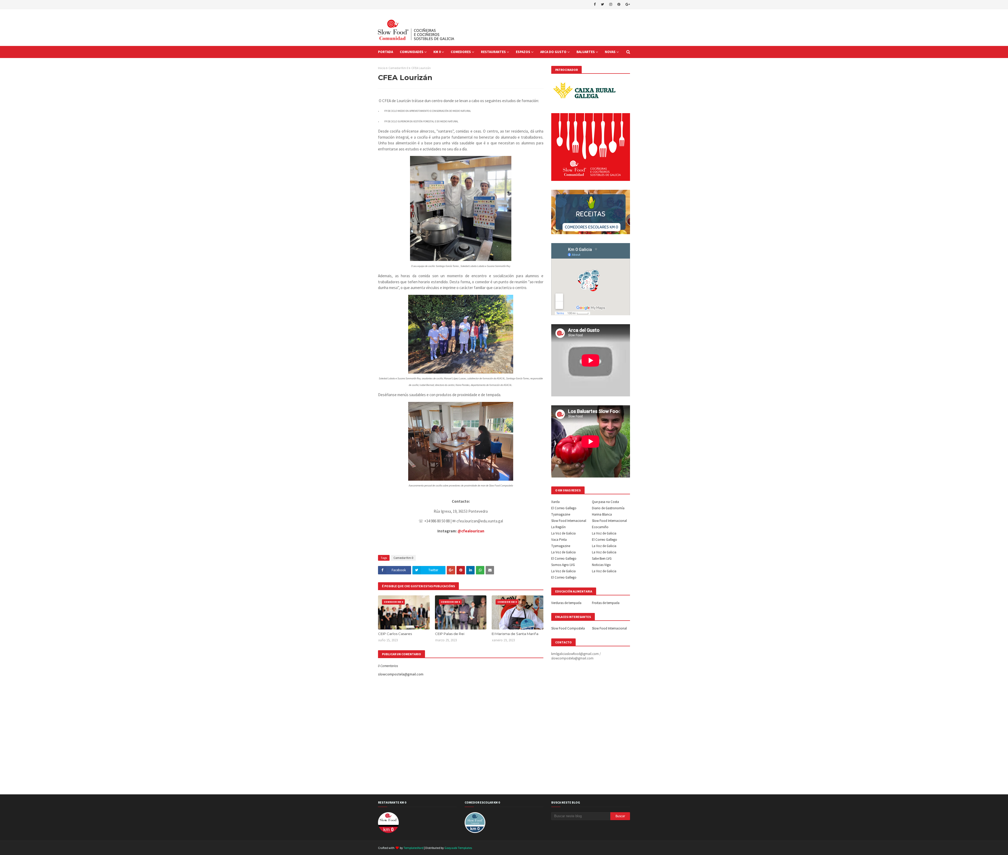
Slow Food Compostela (568, 628)
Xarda (555, 502)
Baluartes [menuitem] (585, 52)
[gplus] (627, 4)
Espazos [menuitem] (523, 52)
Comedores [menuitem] (461, 52)
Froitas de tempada (606, 603)
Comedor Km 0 (398, 68)
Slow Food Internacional (568, 520)
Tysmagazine (560, 514)
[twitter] (602, 4)
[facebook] (594, 4)
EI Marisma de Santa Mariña (515, 634)
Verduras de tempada (566, 603)
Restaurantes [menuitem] (493, 52)
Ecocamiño (600, 527)
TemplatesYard (413, 848)
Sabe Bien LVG (602, 558)
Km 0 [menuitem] (437, 52)
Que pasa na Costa (605, 502)
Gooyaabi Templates (458, 848)
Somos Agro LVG (563, 565)
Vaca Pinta (559, 539)
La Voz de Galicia (563, 533)
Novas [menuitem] (610, 52)
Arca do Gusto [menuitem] (553, 52)
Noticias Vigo (601, 565)
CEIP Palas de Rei (449, 634)
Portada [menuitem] (385, 52)
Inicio (381, 68)
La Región (558, 527)
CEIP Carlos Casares (395, 634)
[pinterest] (619, 4)
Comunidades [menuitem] (411, 52)
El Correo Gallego (563, 508)
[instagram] (610, 4)
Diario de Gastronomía (608, 508)
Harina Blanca (602, 514)
